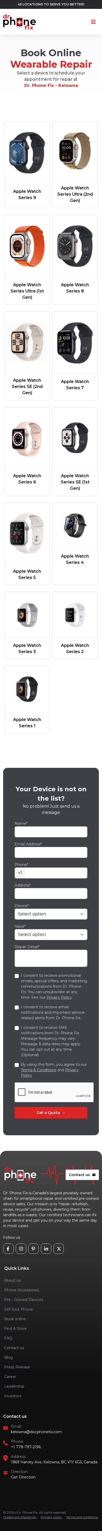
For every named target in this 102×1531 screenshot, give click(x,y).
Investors (12, 1396)
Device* (22, 905)
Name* (21, 823)
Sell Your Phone (18, 1309)
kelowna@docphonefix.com (36, 1432)
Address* (23, 885)
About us (12, 1280)
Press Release (17, 1367)
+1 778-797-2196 (26, 1447)
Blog (8, 1357)
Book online (15, 1319)
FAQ (8, 1338)
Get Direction (23, 1477)
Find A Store (15, 1328)
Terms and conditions (82, 1517)
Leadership (14, 1386)
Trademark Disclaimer (20, 1517)
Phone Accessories (21, 1290)
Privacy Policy (59, 997)
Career (10, 1376)
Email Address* (28, 844)
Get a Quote (51, 1112)
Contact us (82, 1174)
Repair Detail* (27, 947)
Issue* (20, 926)
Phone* (21, 864)
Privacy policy (51, 1517)
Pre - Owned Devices (23, 1299)
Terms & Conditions (38, 1070)
